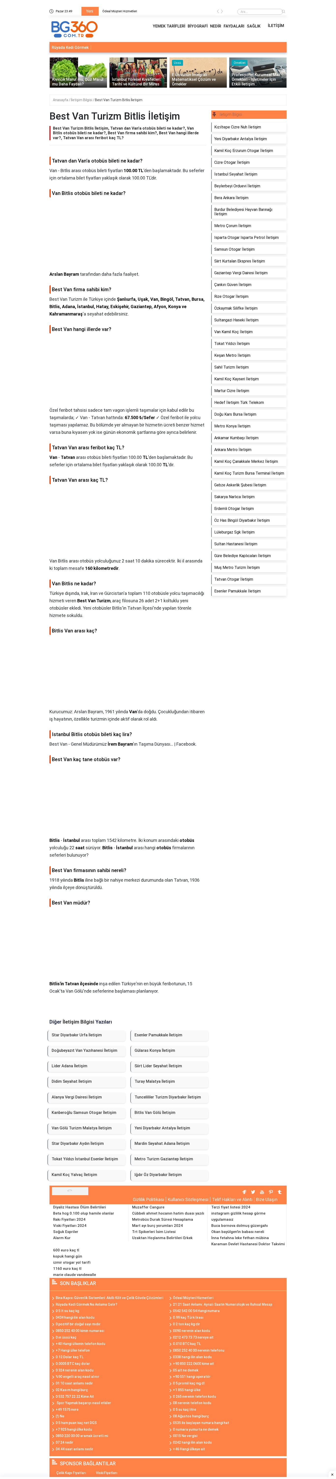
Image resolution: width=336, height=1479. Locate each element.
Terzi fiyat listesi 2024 (230, 1207)
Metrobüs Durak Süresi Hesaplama (162, 1219)
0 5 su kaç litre (184, 1409)
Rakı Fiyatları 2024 (69, 1219)
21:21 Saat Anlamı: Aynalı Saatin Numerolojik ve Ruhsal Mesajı (222, 1304)
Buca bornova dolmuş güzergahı (239, 1225)
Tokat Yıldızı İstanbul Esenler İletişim (85, 1159)
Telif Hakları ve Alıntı (232, 1199)
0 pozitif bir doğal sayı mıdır (78, 1324)
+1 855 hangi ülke (186, 1390)
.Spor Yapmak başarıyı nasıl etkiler (83, 1403)
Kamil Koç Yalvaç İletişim (74, 1174)
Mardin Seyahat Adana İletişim (162, 1143)
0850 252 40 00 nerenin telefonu (198, 1350)
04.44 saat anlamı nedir (74, 1449)
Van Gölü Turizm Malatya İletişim (82, 1128)
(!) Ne (60, 1416)
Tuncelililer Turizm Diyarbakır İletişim (168, 1097)
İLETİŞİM (276, 25)
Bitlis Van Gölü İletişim (155, 1112)
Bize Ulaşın (266, 1199)
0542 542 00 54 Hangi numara (196, 1311)
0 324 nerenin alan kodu (74, 1370)
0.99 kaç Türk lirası (188, 1317)
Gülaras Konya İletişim (155, 1050)
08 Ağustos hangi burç (191, 1416)
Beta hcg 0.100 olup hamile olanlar (83, 1213)
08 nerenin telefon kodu (192, 1403)
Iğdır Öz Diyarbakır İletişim (158, 1174)
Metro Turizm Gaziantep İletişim (164, 1159)
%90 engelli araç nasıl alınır (77, 1377)
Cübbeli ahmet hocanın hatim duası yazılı (168, 1213)
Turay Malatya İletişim (155, 1081)
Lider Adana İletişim (69, 1066)
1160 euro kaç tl (67, 1268)
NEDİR (215, 26)
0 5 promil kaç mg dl (189, 1383)
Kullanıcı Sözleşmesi (188, 1199)
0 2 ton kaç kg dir (186, 1324)
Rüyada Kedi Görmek (70, 47)
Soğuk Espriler (65, 1232)
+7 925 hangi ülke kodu (74, 1429)
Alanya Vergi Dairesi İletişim (77, 1097)
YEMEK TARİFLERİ (169, 26)
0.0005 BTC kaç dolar (73, 1364)
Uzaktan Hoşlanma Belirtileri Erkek (162, 1238)
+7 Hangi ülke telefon (73, 1350)
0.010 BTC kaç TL (187, 1344)
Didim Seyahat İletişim (72, 1081)
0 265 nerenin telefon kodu (194, 1396)
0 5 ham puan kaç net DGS (76, 1423)
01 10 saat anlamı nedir (74, 1383)
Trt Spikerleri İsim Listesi (154, 1232)
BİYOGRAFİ (198, 26)
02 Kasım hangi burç (72, 1390)
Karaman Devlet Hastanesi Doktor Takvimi (248, 1244)
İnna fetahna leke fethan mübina (240, 1238)
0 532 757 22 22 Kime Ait (75, 1396)
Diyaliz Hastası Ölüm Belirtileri (79, 1207)
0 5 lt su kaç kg (67, 1311)
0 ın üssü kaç (66, 1337)
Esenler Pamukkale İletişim (158, 1035)
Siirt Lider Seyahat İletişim (158, 1066)
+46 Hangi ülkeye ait (189, 1449)
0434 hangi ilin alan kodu (75, 1317)
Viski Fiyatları (106, 1473)
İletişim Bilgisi (82, 100)
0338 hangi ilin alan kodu (192, 1357)
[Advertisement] (127, 236)
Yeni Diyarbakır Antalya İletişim (162, 1128)
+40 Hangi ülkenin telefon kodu (80, 1344)
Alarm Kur (62, 1238)
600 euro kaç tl (66, 1250)
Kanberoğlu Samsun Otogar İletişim (84, 1112)
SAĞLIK (253, 26)
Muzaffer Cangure (148, 1207)
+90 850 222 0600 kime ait (193, 1364)
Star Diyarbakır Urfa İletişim (77, 1035)
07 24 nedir (64, 1442)
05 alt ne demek (185, 1370)
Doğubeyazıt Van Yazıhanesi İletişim (84, 1050)
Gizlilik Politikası (148, 1199)
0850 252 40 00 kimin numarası (80, 1331)
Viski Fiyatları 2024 (69, 1225)
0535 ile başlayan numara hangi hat (201, 1423)
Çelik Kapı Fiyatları (71, 1473)
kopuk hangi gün (67, 1256)
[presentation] (218, 12)
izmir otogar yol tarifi (72, 1262)
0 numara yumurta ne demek (195, 1429)
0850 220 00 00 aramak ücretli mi (82, 1436)
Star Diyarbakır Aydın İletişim (78, 1143)
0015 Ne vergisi (185, 1436)
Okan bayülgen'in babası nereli (237, 1232)
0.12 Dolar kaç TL (69, 1357)
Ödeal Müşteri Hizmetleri (119, 11)
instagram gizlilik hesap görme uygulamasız (238, 1216)
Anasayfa (61, 100)
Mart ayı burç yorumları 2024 (157, 1225)
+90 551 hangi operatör (192, 1377)
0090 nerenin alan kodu (191, 1331)
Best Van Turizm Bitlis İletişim (118, 100)
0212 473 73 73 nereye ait (193, 1337)
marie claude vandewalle (74, 1275)
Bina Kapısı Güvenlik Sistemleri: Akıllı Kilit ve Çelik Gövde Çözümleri (109, 1298)
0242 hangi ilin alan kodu (192, 1442)
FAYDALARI (234, 26)
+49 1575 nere (67, 1409)
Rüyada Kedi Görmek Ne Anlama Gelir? (86, 1304)
